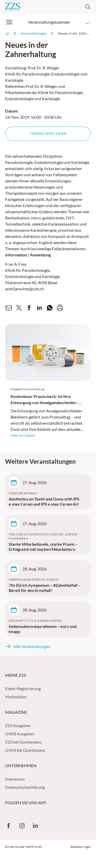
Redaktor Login (80, 847)
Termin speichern (47, 133)
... (88, 22)
